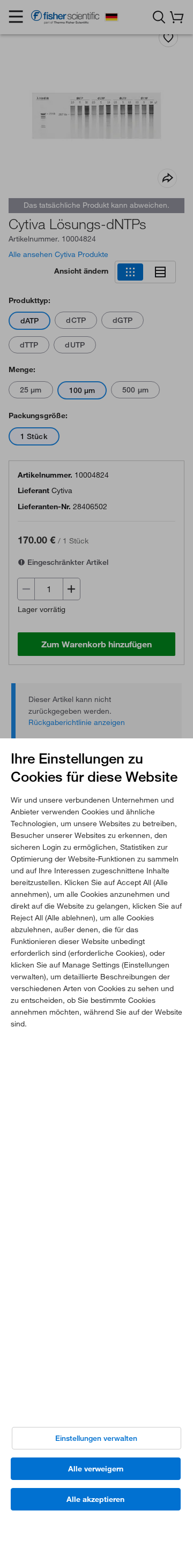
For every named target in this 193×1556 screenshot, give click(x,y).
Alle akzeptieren (95, 1499)
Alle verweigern (95, 1469)
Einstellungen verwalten (96, 1438)
